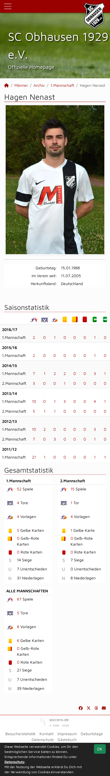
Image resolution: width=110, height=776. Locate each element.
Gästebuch (67, 739)
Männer (21, 85)
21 (34, 457)
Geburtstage (92, 733)
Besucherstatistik (20, 733)
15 (72, 488)
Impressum (67, 733)
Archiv (39, 85)
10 (34, 401)
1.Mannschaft (62, 85)
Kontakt (46, 733)
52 (19, 488)
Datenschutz (43, 739)
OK (99, 748)
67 (19, 599)
